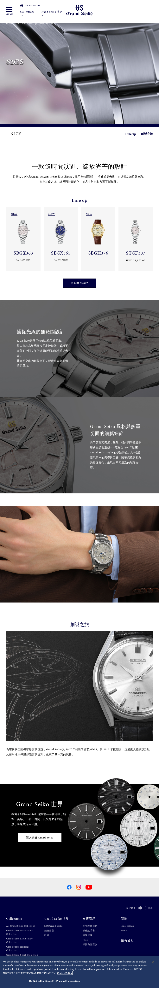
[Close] (153, 962)
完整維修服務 (90, 926)
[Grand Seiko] (79, 10)
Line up (130, 134)
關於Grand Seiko (53, 926)
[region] (79, 972)
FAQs (85, 939)
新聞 (124, 918)
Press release (128, 926)
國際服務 (87, 935)
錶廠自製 (49, 930)
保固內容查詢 (90, 944)
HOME (9, 23)
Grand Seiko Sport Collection (22, 955)
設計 (46, 935)
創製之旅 (147, 134)
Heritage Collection (38, 23)
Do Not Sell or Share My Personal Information (54, 981)
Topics (124, 930)
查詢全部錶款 (79, 283)
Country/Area (32, 5)
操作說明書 (89, 930)
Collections (27, 12)
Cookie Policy (64, 973)
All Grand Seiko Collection (20, 926)
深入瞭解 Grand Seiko (40, 837)
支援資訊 (89, 918)
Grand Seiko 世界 (51, 12)
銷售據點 (127, 941)
